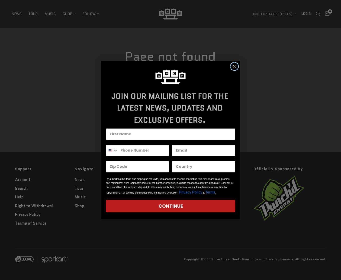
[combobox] (112, 150)
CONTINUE (170, 206)
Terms (210, 192)
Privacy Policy (190, 192)
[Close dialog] (234, 66)
